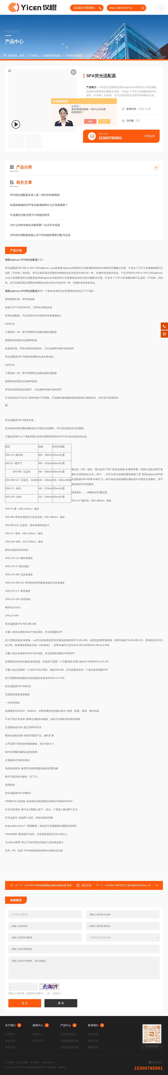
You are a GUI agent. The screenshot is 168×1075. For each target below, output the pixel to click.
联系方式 (93, 1040)
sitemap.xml (48, 1062)
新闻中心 (38, 1025)
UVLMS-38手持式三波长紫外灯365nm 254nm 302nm (134, 885)
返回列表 (86, 885)
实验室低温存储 (69, 1047)
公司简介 (10, 1034)
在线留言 (93, 1034)
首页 (22, 55)
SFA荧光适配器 (73, 55)
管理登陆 (34, 1062)
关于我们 (10, 1025)
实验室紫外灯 (68, 1034)
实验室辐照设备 (52, 55)
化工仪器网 (22, 1062)
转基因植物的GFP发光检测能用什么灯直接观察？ (39, 205)
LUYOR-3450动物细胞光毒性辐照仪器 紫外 (48, 885)
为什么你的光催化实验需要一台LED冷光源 (35, 225)
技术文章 (38, 1040)
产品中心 (34, 55)
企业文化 (10, 1040)
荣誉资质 (10, 1047)
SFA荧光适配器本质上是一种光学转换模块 (35, 195)
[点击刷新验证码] (49, 986)
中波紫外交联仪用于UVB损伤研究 (30, 215)
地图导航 (93, 1047)
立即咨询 (149, 136)
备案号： (63, 1067)
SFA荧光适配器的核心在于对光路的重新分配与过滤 (40, 235)
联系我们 (93, 1025)
